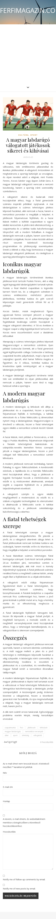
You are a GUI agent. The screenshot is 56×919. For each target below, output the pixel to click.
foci (21, 727)
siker (7, 735)
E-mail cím (8, 786)
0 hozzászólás (46, 742)
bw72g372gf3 (10, 742)
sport (15, 735)
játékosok (31, 727)
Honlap (6, 801)
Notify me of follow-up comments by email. (24, 879)
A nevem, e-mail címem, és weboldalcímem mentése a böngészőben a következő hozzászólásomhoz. (24, 822)
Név (5, 772)
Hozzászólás (9, 831)
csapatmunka (10, 727)
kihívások (43, 727)
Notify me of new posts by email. (19, 888)
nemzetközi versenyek (34, 731)
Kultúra (23, 135)
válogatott (37, 735)
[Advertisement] (28, 53)
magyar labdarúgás (13, 731)
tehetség (25, 735)
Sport (34, 135)
